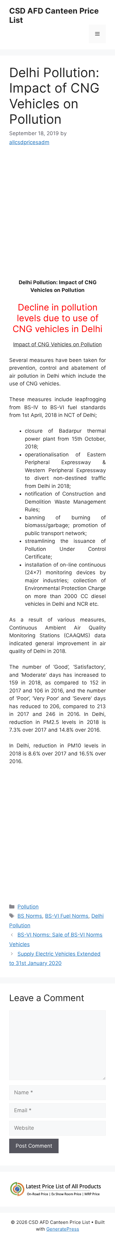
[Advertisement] (57, 215)
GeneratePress (62, 1229)
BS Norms (29, 916)
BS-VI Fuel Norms (66, 916)
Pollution (28, 907)
